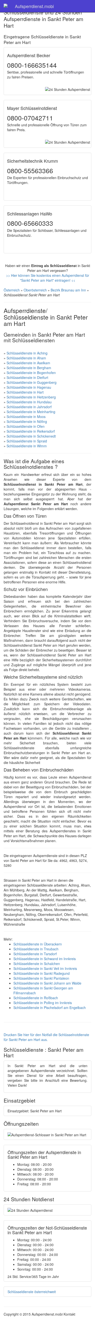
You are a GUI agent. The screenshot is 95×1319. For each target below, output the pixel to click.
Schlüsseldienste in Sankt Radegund (41, 973)
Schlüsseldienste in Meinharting (31, 411)
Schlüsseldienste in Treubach (35, 948)
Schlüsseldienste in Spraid (27, 441)
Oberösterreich (35, 290)
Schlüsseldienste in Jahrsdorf (29, 406)
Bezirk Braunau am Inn (68, 290)
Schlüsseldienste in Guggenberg (32, 382)
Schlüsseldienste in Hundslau (29, 401)
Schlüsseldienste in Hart (25, 392)
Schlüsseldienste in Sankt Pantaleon (41, 978)
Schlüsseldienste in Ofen (26, 426)
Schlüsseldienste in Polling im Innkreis (42, 1002)
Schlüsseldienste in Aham (26, 357)
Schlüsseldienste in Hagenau (29, 387)
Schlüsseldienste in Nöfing (27, 421)
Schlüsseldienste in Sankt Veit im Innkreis (45, 968)
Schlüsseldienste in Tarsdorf (35, 953)
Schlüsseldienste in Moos (26, 416)
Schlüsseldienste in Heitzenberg (31, 397)
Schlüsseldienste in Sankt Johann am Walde (47, 983)
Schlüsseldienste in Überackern (37, 944)
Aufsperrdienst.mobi (34, 6)
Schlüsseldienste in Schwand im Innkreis (44, 958)
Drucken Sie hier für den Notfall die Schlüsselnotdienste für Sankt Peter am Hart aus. (46, 1037)
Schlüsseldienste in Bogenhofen (31, 372)
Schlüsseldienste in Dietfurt (27, 377)
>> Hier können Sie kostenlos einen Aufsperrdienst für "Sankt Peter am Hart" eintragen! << (47, 278)
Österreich (12, 290)
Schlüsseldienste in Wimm (27, 445)
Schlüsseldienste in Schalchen (36, 963)
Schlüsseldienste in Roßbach (35, 997)
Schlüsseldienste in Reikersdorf (31, 431)
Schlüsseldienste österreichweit (32, 1291)
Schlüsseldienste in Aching (27, 353)
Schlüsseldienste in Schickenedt (31, 436)
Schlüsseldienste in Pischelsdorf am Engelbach (49, 1007)
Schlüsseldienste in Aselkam (28, 362)
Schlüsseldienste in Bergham (29, 367)
